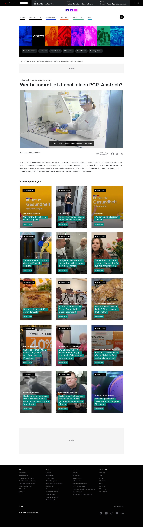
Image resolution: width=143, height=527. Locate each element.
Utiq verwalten (77, 492)
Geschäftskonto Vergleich (54, 483)
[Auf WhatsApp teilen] (121, 154)
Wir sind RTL (103, 470)
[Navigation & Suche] (122, 17)
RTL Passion (103, 491)
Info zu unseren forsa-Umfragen (83, 494)
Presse (101, 478)
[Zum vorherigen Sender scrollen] (134, 3)
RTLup (101, 483)
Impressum (76, 475)
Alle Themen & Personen (27, 478)
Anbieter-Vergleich (52, 497)
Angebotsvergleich (52, 491)
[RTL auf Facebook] (101, 513)
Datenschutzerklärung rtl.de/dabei (84, 489)
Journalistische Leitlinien (27, 483)
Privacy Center (77, 478)
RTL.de (21, 470)
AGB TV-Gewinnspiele (79, 486)
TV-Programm (23, 475)
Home (21, 506)
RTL (22, 61)
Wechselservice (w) (52, 489)
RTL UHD (22, 489)
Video (28, 61)
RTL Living (102, 489)
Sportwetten (50, 475)
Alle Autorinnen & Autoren (27, 481)
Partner (48, 470)
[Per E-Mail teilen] (117, 154)
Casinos (48, 472)
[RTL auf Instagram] (106, 513)
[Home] (71, 10)
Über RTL (102, 472)
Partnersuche (50, 478)
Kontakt (75, 472)
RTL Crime (102, 486)
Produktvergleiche (52, 481)
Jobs (100, 475)
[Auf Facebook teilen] (112, 154)
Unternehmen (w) (51, 494)
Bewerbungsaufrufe (25, 486)
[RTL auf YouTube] (117, 513)
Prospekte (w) (50, 500)
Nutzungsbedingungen (80, 483)
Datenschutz (77, 481)
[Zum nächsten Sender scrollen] (138, 3)
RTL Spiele (102, 481)
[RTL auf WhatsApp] (122, 513)
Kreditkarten (50, 486)
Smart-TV (22, 491)
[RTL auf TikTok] (111, 513)
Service (75, 470)
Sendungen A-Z (24, 472)
